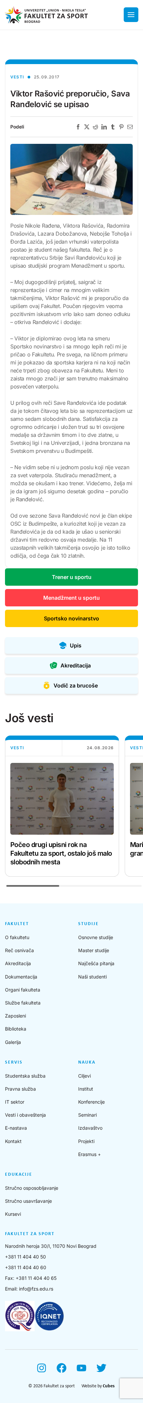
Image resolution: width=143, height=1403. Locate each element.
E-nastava (16, 1128)
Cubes (109, 1386)
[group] (62, 806)
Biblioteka (15, 1029)
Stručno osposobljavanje (31, 1188)
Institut (85, 1089)
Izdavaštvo (90, 1128)
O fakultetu (17, 937)
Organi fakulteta (22, 990)
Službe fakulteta (23, 1003)
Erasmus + (89, 1154)
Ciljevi (84, 1076)
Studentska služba (25, 1076)
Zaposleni (15, 1016)
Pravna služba (20, 1089)
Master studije (93, 950)
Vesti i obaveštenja (25, 1115)
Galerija (13, 1042)
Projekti (86, 1141)
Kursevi (13, 1214)
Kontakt (13, 1141)
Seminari (87, 1115)
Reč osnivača (19, 950)
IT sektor (14, 1102)
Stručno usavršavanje (28, 1201)
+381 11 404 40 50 (25, 1256)
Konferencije (91, 1102)
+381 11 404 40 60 (25, 1267)
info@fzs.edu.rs (36, 1289)
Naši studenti (92, 976)
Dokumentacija (21, 976)
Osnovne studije (95, 937)
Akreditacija (18, 963)
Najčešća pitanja (96, 963)
